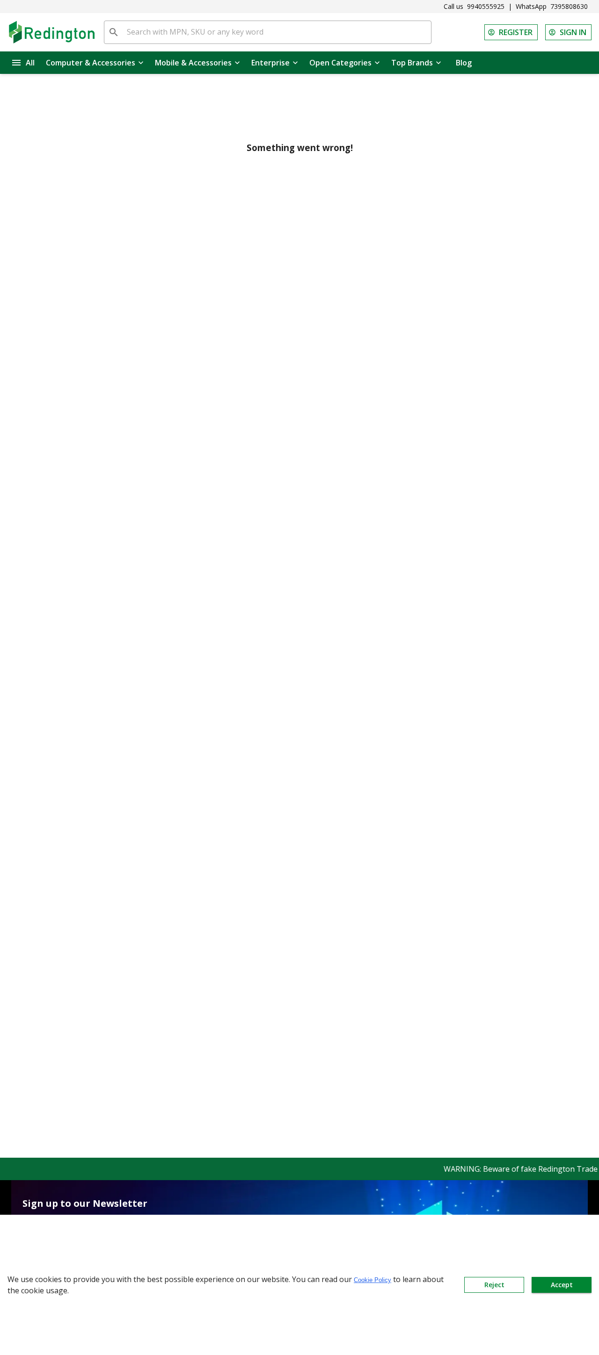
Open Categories (340, 63)
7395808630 (569, 6)
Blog (464, 63)
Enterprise (270, 63)
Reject (494, 1284)
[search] (113, 32)
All (30, 63)
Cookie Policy (372, 1279)
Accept (562, 1284)
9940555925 (485, 6)
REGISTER (516, 32)
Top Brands (412, 63)
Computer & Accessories (90, 63)
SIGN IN (573, 32)
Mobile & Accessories (193, 63)
